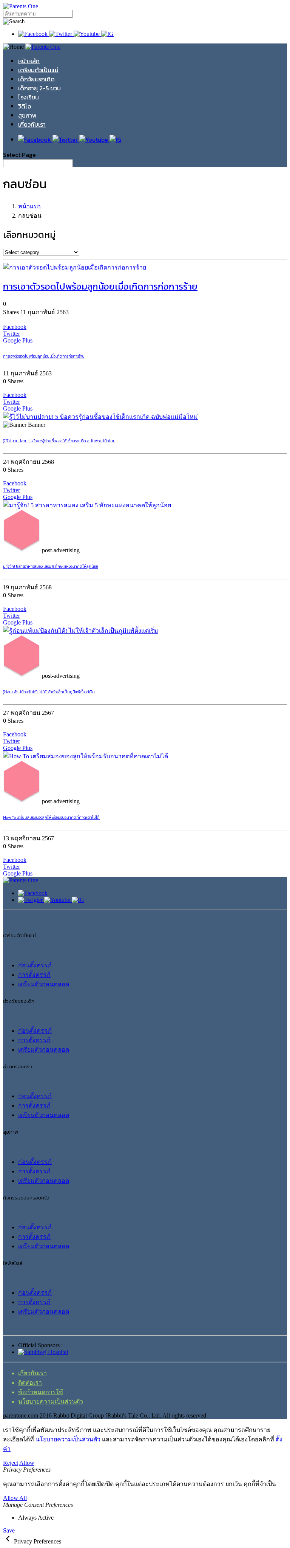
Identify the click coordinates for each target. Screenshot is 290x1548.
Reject (10, 1463)
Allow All (15, 1498)
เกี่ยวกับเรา (32, 124)
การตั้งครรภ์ (34, 975)
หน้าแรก (29, 206)
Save (9, 1530)
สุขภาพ (27, 115)
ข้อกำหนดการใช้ (40, 1392)
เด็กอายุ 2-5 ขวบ (39, 88)
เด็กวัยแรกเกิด (36, 79)
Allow (26, 1463)
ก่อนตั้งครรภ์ (35, 965)
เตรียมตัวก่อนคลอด (43, 984)
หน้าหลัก (29, 60)
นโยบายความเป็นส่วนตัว (50, 1401)
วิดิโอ (24, 106)
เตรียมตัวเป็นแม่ (38, 69)
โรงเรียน (28, 97)
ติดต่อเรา (30, 1382)
